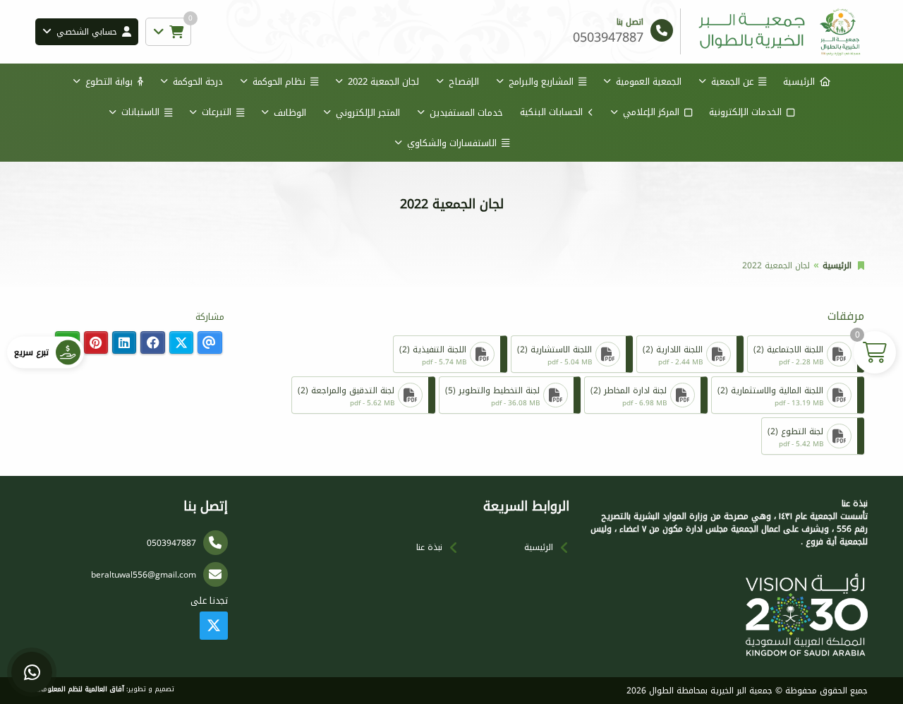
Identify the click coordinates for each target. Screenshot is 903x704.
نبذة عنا (429, 547)
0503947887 (171, 543)
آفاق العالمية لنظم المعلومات (79, 689)
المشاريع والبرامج (541, 81)
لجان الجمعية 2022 (383, 81)
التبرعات (216, 112)
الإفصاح (464, 81)
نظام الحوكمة (279, 81)
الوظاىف (290, 112)
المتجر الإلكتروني (368, 112)
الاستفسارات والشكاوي (452, 143)
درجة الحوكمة (198, 81)
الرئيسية (799, 81)
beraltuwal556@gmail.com (143, 575)
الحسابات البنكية (551, 112)
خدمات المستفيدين (466, 112)
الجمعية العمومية (648, 81)
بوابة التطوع (109, 81)
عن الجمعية (732, 81)
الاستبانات (140, 112)
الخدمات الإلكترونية (745, 112)
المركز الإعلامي (651, 112)
